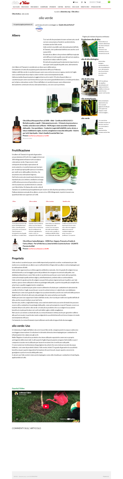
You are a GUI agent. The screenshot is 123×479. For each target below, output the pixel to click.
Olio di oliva (16, 14)
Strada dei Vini (96, 7)
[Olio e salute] (37, 214)
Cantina (60, 7)
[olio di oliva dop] (89, 88)
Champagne (44, 7)
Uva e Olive (75, 7)
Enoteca (67, 7)
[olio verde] (89, 128)
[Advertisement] (33, 11)
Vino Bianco (35, 7)
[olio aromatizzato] (89, 108)
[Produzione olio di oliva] (89, 49)
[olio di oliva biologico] (89, 68)
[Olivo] (20, 214)
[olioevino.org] (21, 2)
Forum (76, 2)
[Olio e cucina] (53, 214)
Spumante (52, 7)
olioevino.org (65, 12)
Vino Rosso (25, 7)
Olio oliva (16, 7)
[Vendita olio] (70, 214)
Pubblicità (106, 476)
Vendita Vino (85, 7)
